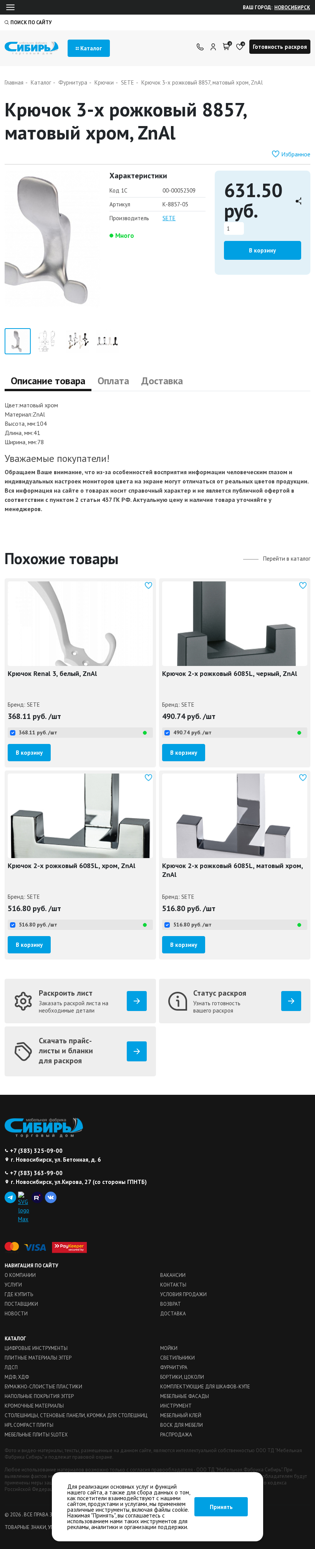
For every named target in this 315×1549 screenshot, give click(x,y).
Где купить (19, 1294)
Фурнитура (173, 1367)
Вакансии (173, 1275)
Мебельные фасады (184, 1396)
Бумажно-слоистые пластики (43, 1386)
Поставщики (21, 1304)
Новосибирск (292, 7)
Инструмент (176, 1406)
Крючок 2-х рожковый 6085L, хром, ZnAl (71, 865)
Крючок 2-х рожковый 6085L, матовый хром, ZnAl (232, 870)
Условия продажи (183, 1294)
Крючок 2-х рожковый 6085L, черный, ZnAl (229, 673)
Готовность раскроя (280, 46)
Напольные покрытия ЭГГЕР (39, 1396)
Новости (16, 1313)
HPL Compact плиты (29, 1425)
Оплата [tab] (113, 380)
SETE (169, 218)
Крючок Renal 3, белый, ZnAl (52, 673)
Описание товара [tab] (48, 380)
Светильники (177, 1358)
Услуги (13, 1285)
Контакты (173, 1285)
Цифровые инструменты (36, 1348)
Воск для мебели (181, 1425)
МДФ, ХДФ (17, 1377)
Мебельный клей (180, 1415)
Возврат (170, 1304)
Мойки (168, 1348)
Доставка (173, 1313)
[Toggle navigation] (10, 7)
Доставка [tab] (162, 380)
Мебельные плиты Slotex (36, 1434)
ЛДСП (11, 1367)
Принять (221, 1507)
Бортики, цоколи (182, 1377)
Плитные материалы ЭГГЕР (38, 1358)
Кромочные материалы (34, 1406)
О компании (20, 1275)
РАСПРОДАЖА (176, 1434)
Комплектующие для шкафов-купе (205, 1386)
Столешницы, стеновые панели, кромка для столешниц (76, 1415)
